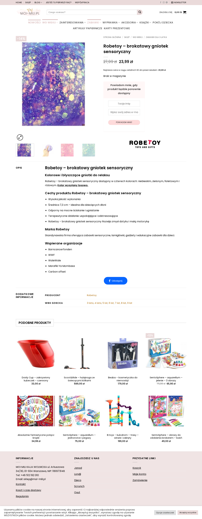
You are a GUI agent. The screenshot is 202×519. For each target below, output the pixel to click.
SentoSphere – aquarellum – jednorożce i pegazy (79, 436)
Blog (37, 2)
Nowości (34, 22)
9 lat (129, 303)
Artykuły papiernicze (87, 28)
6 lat (111, 303)
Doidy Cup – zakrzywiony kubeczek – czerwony (36, 379)
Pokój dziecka (163, 22)
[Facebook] (115, 281)
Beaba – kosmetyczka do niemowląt (122, 379)
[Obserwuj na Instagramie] (164, 2)
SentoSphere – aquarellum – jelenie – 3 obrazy (166, 379)
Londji (77, 474)
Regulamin (22, 496)
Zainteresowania (71, 22)
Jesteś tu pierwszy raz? (58, 2)
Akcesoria (128, 22)
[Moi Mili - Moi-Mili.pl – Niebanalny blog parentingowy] (29, 12)
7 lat (117, 303)
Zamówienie (140, 480)
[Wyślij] (140, 12)
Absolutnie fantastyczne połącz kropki (36, 436)
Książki (144, 22)
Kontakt (21, 484)
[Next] (93, 88)
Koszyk (137, 468)
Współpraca (82, 2)
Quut (77, 492)
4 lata (98, 303)
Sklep (28, 2)
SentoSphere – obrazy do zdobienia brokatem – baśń (166, 436)
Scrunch (79, 486)
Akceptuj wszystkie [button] (187, 512)
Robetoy (92, 295)
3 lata (90, 303)
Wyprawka (110, 22)
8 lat (123, 303)
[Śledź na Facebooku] (161, 2)
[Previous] (21, 88)
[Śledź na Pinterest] (167, 2)
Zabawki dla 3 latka (156, 37)
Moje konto (139, 474)
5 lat (105, 303)
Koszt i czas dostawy (28, 490)
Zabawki (93, 22)
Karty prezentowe (117, 28)
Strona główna (112, 37)
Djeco (77, 480)
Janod (78, 468)
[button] (178, 2)
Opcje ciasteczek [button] (165, 512)
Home (19, 2)
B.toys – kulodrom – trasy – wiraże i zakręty (123, 436)
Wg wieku (49, 22)
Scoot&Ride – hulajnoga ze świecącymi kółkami (79, 379)
